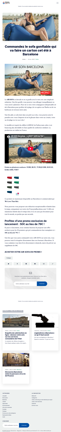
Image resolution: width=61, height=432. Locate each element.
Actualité (5, 395)
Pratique (9, 258)
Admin (24, 59)
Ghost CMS (43, 430)
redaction (36, 330)
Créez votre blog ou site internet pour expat (42, 399)
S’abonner (42, 283)
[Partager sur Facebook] (17, 263)
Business (5, 399)
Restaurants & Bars (7, 415)
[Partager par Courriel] (43, 263)
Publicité (34, 403)
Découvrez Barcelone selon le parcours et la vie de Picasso (15, 374)
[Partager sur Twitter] (8, 263)
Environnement (6, 405)
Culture (4, 401)
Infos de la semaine (7, 407)
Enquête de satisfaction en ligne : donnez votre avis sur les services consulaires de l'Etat (16, 336)
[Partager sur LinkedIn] (26, 263)
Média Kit (34, 395)
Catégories (34, 397)
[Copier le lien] (52, 263)
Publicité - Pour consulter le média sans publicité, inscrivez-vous (30, 6)
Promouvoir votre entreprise (9, 413)
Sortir (4, 417)
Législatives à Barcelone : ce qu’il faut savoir (44, 334)
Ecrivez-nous (35, 405)
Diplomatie (5, 403)
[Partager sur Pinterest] (35, 263)
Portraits (4, 409)
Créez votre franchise (37, 401)
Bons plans (5, 397)
